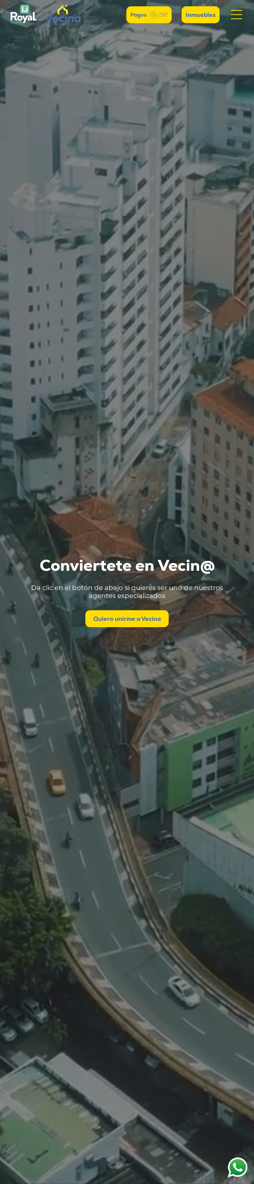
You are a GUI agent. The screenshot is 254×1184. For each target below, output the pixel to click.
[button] (236, 15)
